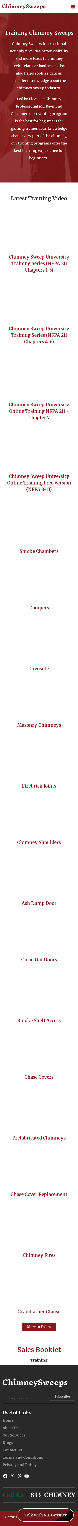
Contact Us (12, 1450)
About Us (11, 1428)
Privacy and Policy (20, 1465)
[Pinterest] (19, 1475)
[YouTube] (26, 1475)
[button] (73, 6)
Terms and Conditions (23, 1457)
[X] (12, 1475)
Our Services (14, 1435)
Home (8, 1420)
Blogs (8, 1442)
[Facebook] (5, 1475)
